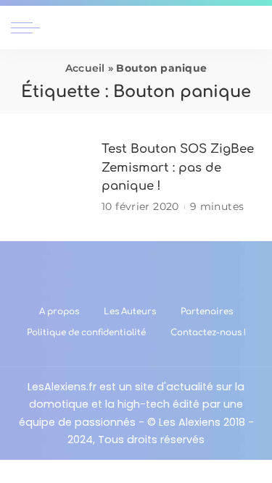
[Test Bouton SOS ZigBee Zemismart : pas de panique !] (51, 178)
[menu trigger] (29, 27)
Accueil (85, 68)
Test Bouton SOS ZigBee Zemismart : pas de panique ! (178, 167)
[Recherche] (252, 27)
